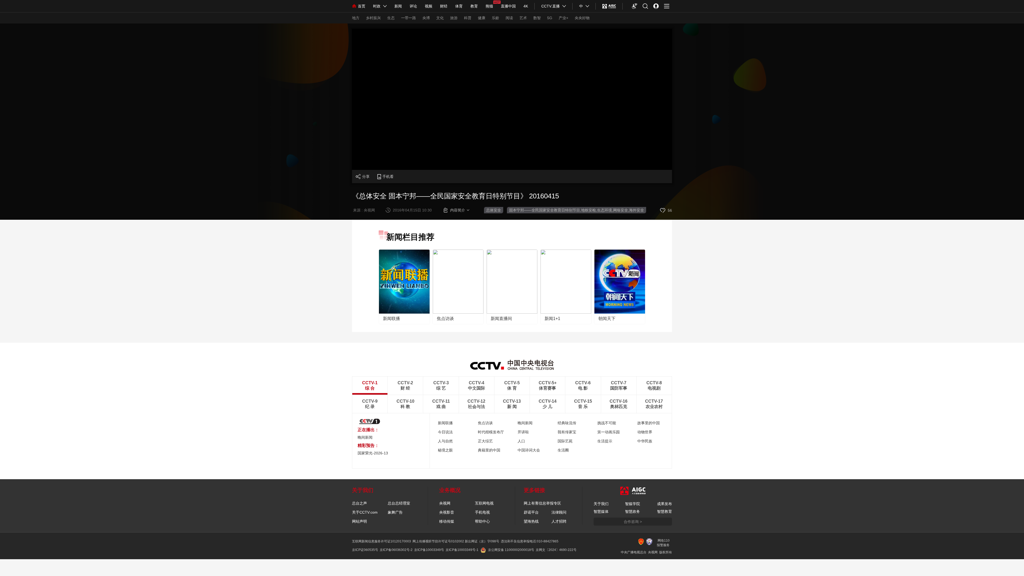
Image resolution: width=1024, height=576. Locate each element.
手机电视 (482, 512)
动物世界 (644, 432)
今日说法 (445, 432)
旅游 (454, 18)
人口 (521, 441)
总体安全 (493, 210)
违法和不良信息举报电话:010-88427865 (529, 541)
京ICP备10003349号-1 (462, 550)
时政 (377, 6)
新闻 (398, 6)
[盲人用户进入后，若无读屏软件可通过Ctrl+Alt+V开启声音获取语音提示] (634, 6)
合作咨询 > (633, 521)
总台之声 (359, 503)
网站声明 (359, 521)
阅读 (509, 18)
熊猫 (489, 6)
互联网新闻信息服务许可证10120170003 (381, 541)
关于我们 (601, 504)
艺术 (523, 18)
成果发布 (664, 504)
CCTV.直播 (550, 6)
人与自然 (445, 441)
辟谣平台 (531, 512)
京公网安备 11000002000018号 (511, 550)
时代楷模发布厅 (491, 432)
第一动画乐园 (608, 432)
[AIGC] (609, 6)
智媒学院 (632, 504)
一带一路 (408, 18)
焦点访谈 (445, 318)
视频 (428, 6)
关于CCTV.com (365, 512)
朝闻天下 (606, 318)
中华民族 (644, 441)
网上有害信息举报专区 (542, 503)
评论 (413, 6)
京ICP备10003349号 (429, 550)
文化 (440, 18)
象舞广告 (395, 512)
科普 (467, 18)
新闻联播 (391, 318)
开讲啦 (523, 432)
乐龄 (495, 18)
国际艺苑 (565, 441)
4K (525, 6)
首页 (361, 6)
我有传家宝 (567, 432)
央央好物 (582, 18)
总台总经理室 (399, 503)
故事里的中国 (648, 423)
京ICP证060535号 (365, 550)
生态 (391, 18)
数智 (537, 18)
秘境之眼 (445, 450)
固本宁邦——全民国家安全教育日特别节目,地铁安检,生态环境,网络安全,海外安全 (576, 210)
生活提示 (604, 441)
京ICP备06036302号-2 (396, 550)
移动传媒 (446, 521)
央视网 (444, 503)
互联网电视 (484, 503)
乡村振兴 (373, 18)
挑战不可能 (606, 423)
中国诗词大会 (529, 450)
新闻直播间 (501, 318)
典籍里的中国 (489, 450)
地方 (355, 18)
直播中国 (508, 6)
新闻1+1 (552, 318)
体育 (459, 6)
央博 (426, 18)
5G (549, 18)
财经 (443, 6)
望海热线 (531, 521)
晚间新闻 (365, 437)
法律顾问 (558, 512)
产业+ (563, 18)
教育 (474, 6)
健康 (481, 18)
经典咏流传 (567, 423)
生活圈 (563, 450)
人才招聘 (558, 521)
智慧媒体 (601, 511)
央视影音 (446, 512)
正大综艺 (485, 441)
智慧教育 (664, 511)
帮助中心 (482, 521)
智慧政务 (632, 511)
